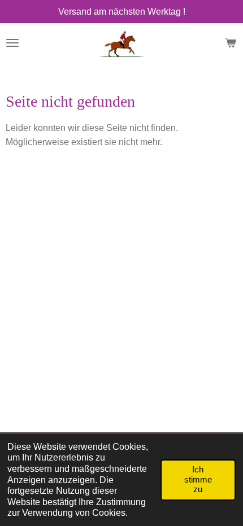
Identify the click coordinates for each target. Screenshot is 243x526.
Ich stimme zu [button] (198, 479)
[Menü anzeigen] (12, 43)
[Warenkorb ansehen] (230, 43)
